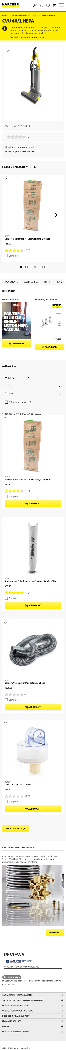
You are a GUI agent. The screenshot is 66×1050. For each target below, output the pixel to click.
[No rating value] (17, 137)
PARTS (47, 282)
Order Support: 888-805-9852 (19, 151)
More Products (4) (15, 828)
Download (17, 343)
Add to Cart (34, 503)
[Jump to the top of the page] (58, 1044)
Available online (22, 402)
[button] (21, 267)
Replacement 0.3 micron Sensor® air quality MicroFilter (31, 581)
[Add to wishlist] (9, 52)
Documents (11, 282)
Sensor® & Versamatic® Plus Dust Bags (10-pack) (27, 239)
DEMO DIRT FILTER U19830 (18, 784)
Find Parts (54, 932)
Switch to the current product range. (27, 37)
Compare (13, 256)
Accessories (31, 282)
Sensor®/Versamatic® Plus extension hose (25, 683)
